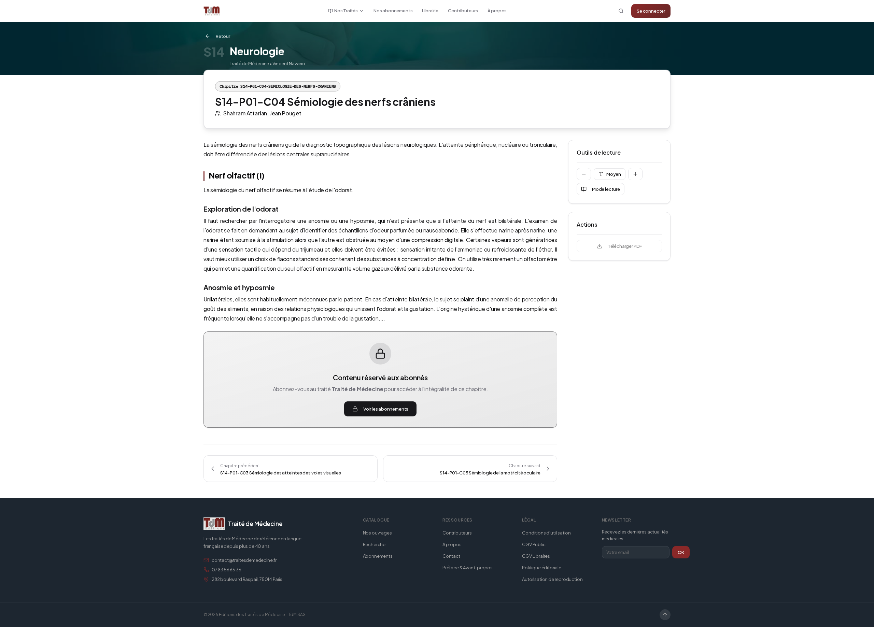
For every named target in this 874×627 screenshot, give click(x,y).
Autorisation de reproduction (552, 579)
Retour (223, 36)
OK (681, 552)
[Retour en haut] (665, 614)
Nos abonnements (392, 10)
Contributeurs (463, 10)
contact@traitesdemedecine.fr (244, 560)
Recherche (374, 544)
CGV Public (533, 544)
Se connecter (651, 11)
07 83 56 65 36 (226, 569)
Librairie (430, 10)
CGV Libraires (536, 556)
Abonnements (378, 556)
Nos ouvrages (377, 533)
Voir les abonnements (385, 409)
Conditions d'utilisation (546, 533)
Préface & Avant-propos (467, 567)
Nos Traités (346, 10)
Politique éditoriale (541, 567)
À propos (497, 10)
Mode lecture (606, 189)
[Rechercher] (621, 11)
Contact (451, 556)
